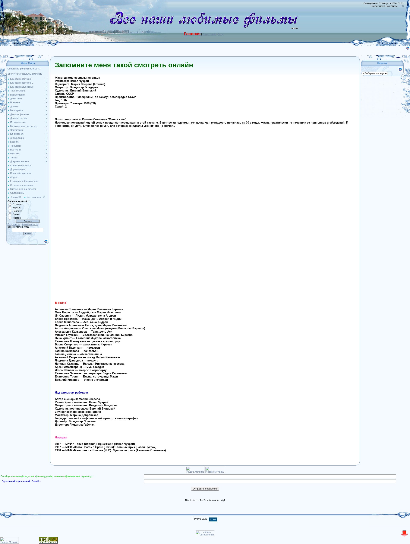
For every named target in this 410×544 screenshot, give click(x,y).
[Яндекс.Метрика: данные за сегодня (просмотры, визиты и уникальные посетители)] (9, 540)
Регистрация (209, 34)
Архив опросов (30, 224)
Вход (220, 34)
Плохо (16, 214)
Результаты (13, 224)
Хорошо (17, 207)
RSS (401, 6)
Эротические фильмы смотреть (24, 73)
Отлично (17, 204)
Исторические (34, 197)
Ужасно (17, 218)
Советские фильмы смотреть (23, 68)
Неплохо (17, 211)
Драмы (14, 197)
